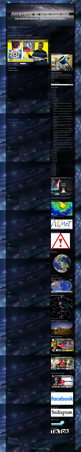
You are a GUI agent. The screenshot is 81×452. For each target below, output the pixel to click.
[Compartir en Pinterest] (25, 63)
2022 (53, 95)
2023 (53, 94)
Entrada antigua (44, 119)
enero (54, 161)
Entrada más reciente (13, 119)
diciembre (55, 98)
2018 (53, 167)
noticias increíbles (25, 65)
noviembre (55, 100)
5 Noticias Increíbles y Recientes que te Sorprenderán (63, 147)
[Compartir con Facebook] (24, 63)
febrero (54, 160)
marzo (54, 158)
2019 (53, 165)
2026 (53, 89)
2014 (53, 173)
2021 (53, 97)
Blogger (46, 448)
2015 (53, 171)
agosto (54, 150)
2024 (53, 92)
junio (54, 153)
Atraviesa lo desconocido (14, 440)
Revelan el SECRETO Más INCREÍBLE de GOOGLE (62, 142)
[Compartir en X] (23, 63)
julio (54, 152)
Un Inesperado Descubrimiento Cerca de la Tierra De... (63, 124)
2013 (53, 175)
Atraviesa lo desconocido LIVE (15, 443)
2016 (53, 170)
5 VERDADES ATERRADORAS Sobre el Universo (62, 130)
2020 (53, 163)
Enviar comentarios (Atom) (18, 122)
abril (54, 157)
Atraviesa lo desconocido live (15, 65)
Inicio (29, 119)
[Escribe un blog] (21, 63)
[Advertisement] (27, 109)
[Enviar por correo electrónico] (20, 63)
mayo (54, 155)
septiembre (55, 149)
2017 (53, 168)
